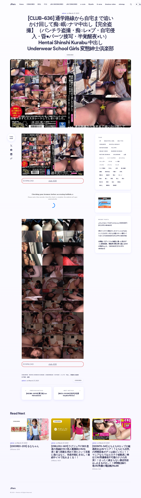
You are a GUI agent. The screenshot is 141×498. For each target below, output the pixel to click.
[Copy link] (11, 158)
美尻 (107, 182)
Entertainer (103, 147)
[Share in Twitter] (11, 146)
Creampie (25, 375)
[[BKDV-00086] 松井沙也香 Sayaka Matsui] (69, 393)
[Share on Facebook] (11, 150)
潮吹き (101, 175)
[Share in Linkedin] (11, 154)
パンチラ (62, 375)
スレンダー (102, 161)
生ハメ (120, 175)
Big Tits (120, 141)
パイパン (109, 164)
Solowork (116, 154)
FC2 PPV (114, 147)
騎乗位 (108, 185)
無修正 (108, 175)
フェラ (117, 164)
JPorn (13, 4)
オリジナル (122, 158)
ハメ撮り (117, 161)
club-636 (53, 181)
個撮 (100, 171)
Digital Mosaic (114, 144)
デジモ (110, 161)
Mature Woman (104, 154)
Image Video (103, 151)
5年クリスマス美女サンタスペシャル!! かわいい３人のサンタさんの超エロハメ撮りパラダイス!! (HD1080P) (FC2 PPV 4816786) (112, 233)
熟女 (114, 175)
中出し (67, 375)
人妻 (116, 168)
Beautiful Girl (109, 141)
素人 (106, 178)
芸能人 (119, 182)
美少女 (101, 182)
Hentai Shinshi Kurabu (36, 375)
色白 (113, 182)
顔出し (101, 185)
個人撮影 (123, 168)
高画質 (114, 185)
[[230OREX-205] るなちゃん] (29, 429)
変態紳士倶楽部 (75, 375)
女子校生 (24, 377)
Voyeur (56, 375)
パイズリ (101, 164)
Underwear (49, 375)
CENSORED (70, 55)
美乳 (112, 178)
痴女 (100, 178)
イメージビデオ (111, 158)
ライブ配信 (102, 168)
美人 (117, 178)
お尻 (125, 154)
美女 (123, 178)
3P (100, 141)
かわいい (101, 158)
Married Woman (116, 151)
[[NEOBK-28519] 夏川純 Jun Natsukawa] (36, 393)
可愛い (114, 171)
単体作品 (107, 171)
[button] (130, 4)
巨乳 (121, 171)
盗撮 (28, 377)
